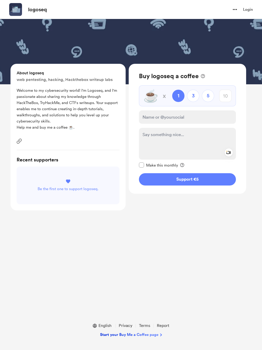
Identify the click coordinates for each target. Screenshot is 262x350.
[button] (235, 9)
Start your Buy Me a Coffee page (129, 334)
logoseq (37, 9)
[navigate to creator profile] (15, 9)
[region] (187, 129)
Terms (144, 325)
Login (248, 9)
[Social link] (19, 141)
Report (163, 325)
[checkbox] (158, 165)
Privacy (125, 325)
